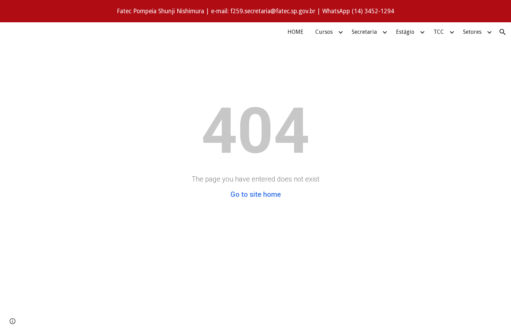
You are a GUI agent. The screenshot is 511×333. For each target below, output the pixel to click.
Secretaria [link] (364, 32)
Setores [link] (472, 32)
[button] (502, 32)
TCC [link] (438, 32)
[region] (255, 11)
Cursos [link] (324, 32)
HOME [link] (295, 32)
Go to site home (255, 194)
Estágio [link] (405, 32)
